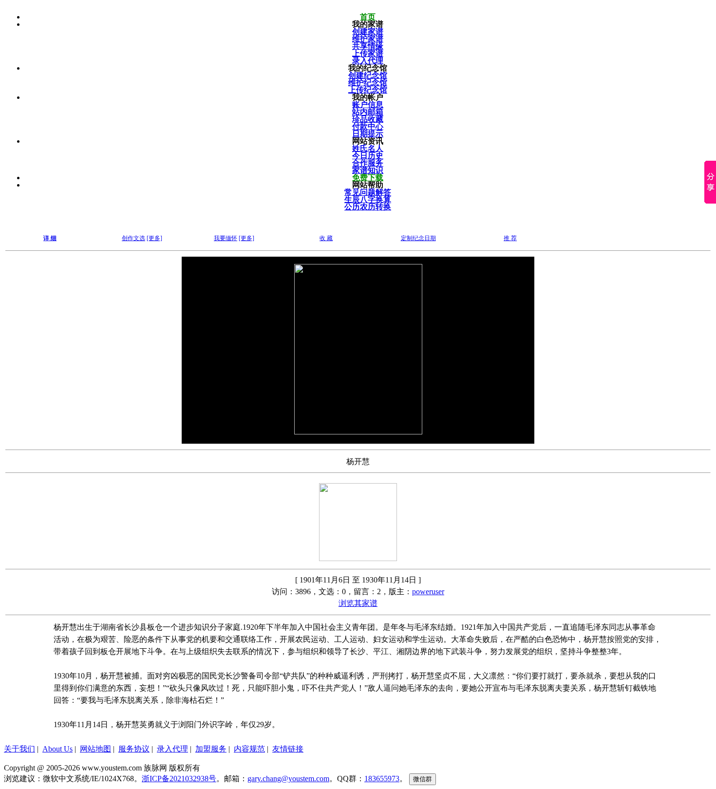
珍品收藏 (367, 119)
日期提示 (367, 134)
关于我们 (19, 749)
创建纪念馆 (367, 75)
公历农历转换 (367, 207)
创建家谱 (367, 31)
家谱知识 (367, 170)
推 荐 (510, 238)
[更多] (154, 238)
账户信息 (367, 104)
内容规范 (249, 749)
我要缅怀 (225, 238)
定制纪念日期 (418, 238)
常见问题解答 (367, 192)
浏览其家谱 (358, 603)
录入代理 (367, 60)
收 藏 (326, 238)
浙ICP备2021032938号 (179, 778)
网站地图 (95, 749)
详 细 (50, 238)
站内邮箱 (367, 112)
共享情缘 (367, 46)
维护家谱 (367, 39)
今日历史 (367, 155)
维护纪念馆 (367, 82)
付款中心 (367, 126)
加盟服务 (210, 749)
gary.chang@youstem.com (288, 778)
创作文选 (133, 238)
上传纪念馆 (367, 90)
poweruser (428, 591)
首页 (368, 17)
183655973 (381, 778)
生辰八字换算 (367, 199)
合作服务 (367, 163)
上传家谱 (367, 53)
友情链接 (287, 749)
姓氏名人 (367, 148)
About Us (57, 749)
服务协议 (134, 749)
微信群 (422, 779)
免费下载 (367, 177)
